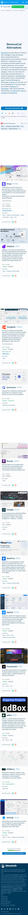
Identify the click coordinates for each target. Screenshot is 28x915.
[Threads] (13, 909)
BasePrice (13, 93)
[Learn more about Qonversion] (4, 387)
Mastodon (15, 888)
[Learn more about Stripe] (4, 184)
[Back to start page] (2, 2)
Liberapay (3, 892)
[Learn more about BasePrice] (4, 558)
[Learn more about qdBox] (4, 715)
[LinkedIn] (18, 909)
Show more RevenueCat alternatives (14, 853)
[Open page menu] (26, 2)
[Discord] (1, 909)
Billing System (6, 353)
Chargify (4, 93)
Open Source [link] (4, 128)
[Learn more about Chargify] (4, 510)
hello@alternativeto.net (7, 886)
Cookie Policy (4, 900)
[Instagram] (15, 909)
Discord (19, 886)
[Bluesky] (10, 909)
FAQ (2, 894)
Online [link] (2, 126)
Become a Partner (5, 903)
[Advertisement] (14, 26)
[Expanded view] (21, 123)
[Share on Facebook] (2, 113)
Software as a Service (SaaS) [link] (13, 126)
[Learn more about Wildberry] (4, 769)
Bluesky (21, 888)
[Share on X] (5, 113)
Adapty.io (13, 86)
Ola (11, 875)
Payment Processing (7, 210)
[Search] (23, 2)
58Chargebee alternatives (7, 343)
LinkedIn (15, 889)
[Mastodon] (7, 909)
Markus (16, 875)
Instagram (8, 889)
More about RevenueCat (13, 108)
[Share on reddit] (9, 113)
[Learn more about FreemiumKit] (4, 667)
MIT (13, 784)
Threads (3, 889)
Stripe (12, 82)
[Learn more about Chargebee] (4, 327)
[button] (15, 184)
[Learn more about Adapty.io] (4, 246)
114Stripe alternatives (7, 200)
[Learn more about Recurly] (4, 461)
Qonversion (16, 91)
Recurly (23, 91)
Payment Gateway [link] (13, 128)
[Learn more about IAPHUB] (4, 818)
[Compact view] (23, 123)
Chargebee (5, 89)
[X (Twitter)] (4, 909)
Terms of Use (4, 896)
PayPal (9, 892)
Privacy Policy (4, 898)
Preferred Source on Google (8, 905)
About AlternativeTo (6, 901)
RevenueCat (5, 53)
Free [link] (22, 126)
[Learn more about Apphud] (4, 612)
